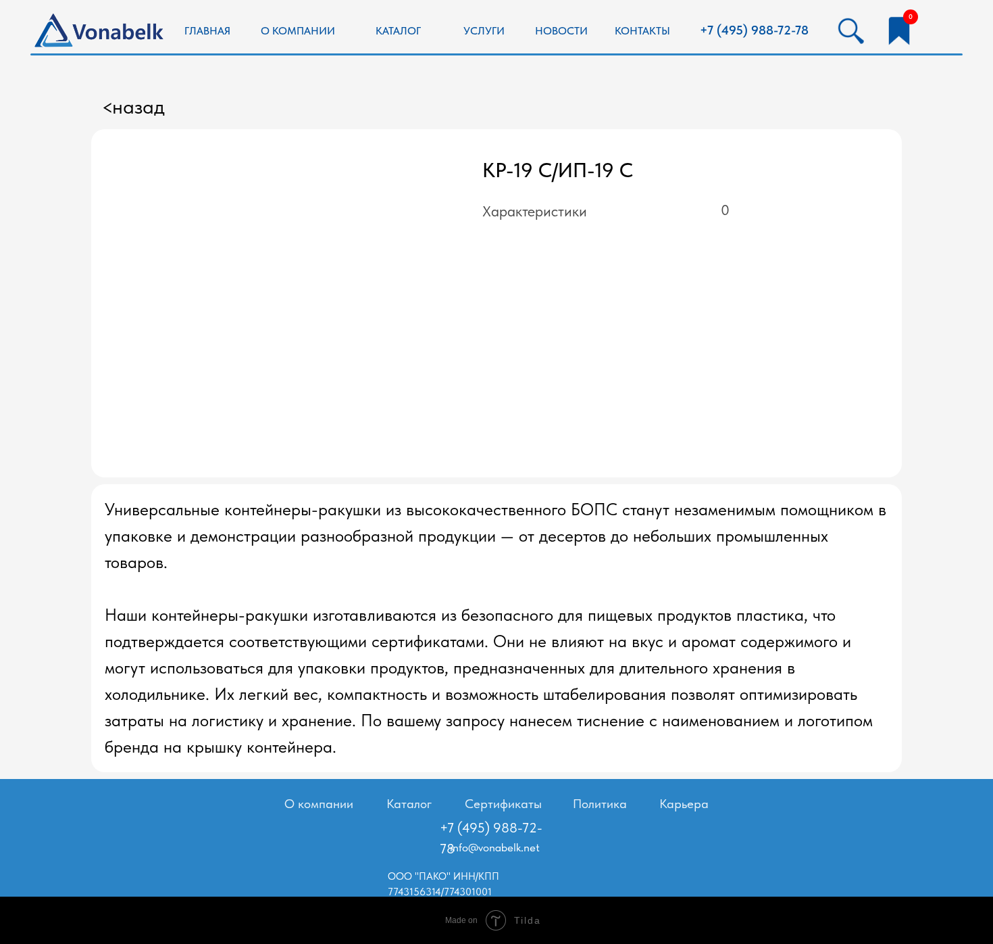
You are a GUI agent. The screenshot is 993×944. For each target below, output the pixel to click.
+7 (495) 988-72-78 (754, 30)
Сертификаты (503, 803)
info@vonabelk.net (495, 847)
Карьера (684, 803)
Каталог (409, 803)
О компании (318, 803)
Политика (600, 803)
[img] (898, 30)
